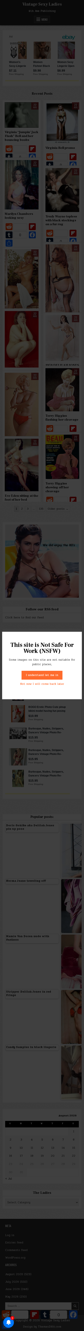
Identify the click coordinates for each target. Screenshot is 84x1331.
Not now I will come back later (42, 684)
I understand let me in (42, 675)
